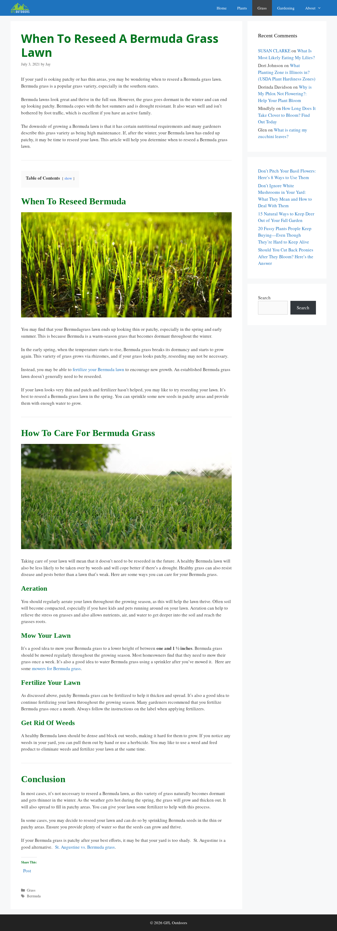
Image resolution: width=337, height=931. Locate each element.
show (68, 178)
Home (222, 8)
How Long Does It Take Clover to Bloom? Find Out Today (287, 115)
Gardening (286, 8)
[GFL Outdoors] (21, 8)
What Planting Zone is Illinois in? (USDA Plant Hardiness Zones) (286, 72)
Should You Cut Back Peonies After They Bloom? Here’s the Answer (285, 256)
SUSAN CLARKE (274, 51)
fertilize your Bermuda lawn (98, 369)
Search (264, 298)
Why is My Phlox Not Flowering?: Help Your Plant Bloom (285, 93)
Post (27, 870)
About (310, 8)
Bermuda (34, 895)
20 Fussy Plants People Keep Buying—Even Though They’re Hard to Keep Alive (284, 235)
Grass (262, 8)
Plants (242, 8)
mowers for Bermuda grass (56, 668)
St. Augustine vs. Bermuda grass (85, 847)
